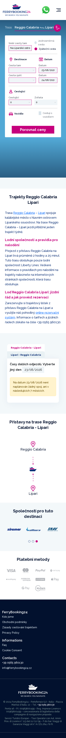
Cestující (14, 97)
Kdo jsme (8, 616)
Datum (42, 65)
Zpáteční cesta (47, 49)
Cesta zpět (15, 75)
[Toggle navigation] (58, 10)
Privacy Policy (10, 632)
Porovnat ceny (33, 129)
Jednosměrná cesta (46, 42)
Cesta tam (15, 65)
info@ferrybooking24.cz (17, 667)
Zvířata (38, 97)
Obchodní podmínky (14, 622)
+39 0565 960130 (48, 322)
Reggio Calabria (24, 213)
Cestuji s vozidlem (48, 115)
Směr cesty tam (18, 43)
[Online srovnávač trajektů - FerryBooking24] (16, 10)
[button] (29, 541)
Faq (4, 645)
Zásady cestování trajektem (19, 627)
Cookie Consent (12, 650)
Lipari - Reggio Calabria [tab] (26, 354)
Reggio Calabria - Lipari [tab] (26, 347)
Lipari (41, 213)
